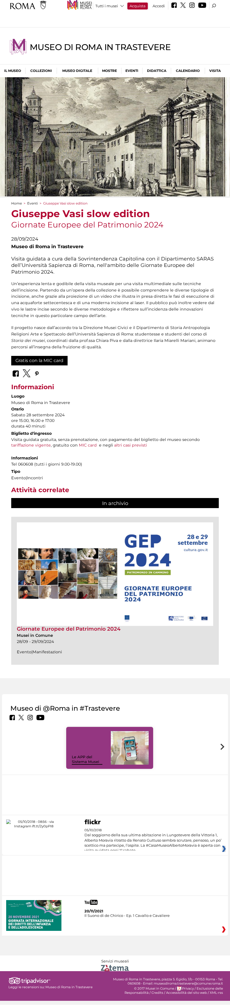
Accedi (159, 6)
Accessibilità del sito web (186, 993)
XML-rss (216, 993)
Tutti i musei (106, 6)
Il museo (12, 71)
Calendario (188, 71)
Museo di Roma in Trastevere (100, 47)
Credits (157, 993)
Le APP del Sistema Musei (85, 759)
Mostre (109, 71)
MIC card (88, 445)
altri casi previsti (130, 445)
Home (16, 203)
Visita (215, 71)
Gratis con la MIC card (39, 360)
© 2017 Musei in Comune (154, 988)
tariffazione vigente (31, 445)
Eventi (131, 71)
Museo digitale (77, 71)
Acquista (138, 6)
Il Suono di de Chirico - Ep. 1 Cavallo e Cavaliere (127, 915)
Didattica (156, 71)
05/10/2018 (153, 840)
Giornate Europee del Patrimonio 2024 (69, 629)
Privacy (188, 988)
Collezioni (41, 71)
